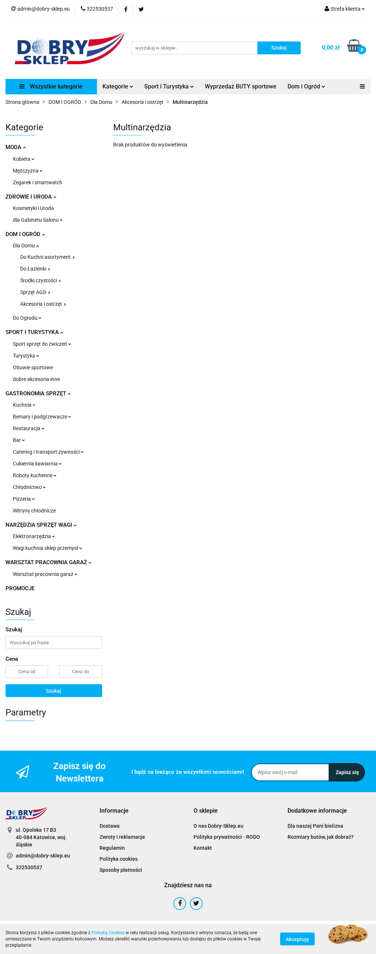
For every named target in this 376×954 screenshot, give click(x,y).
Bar (17, 440)
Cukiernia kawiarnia (36, 464)
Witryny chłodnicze (34, 511)
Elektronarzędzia (32, 536)
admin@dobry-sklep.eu (43, 856)
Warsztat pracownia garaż (44, 574)
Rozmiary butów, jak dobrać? (321, 837)
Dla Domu (24, 246)
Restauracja (27, 428)
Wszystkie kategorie (55, 86)
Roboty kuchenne (33, 475)
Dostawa (110, 826)
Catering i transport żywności (47, 452)
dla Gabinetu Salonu (36, 220)
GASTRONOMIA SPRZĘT (37, 393)
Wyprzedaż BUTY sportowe (240, 86)
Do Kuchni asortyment (46, 257)
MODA (14, 147)
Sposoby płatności (121, 870)
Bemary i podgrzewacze (40, 417)
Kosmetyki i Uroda (33, 208)
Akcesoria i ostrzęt (41, 304)
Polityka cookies (119, 859)
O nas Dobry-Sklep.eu (218, 826)
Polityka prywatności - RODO (227, 837)
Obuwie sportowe (33, 367)
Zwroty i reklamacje (122, 837)
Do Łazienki (33, 269)
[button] (114, 811)
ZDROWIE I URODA (29, 196)
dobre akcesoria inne (36, 379)
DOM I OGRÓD (24, 234)
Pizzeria (22, 499)
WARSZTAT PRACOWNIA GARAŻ (47, 562)
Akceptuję (297, 939)
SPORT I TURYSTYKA (33, 332)
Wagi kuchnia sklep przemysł (46, 548)
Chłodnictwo (28, 487)
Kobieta (22, 159)
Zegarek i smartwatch (37, 182)
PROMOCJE (20, 588)
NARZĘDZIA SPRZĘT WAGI (39, 525)
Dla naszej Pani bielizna (315, 826)
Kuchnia (23, 405)
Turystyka (24, 356)
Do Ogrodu (26, 318)
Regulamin (112, 848)
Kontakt (203, 848)
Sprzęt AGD (33, 292)
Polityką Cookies (107, 932)
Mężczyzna (26, 171)
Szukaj (53, 691)
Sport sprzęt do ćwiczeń (40, 344)
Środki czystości (39, 280)
